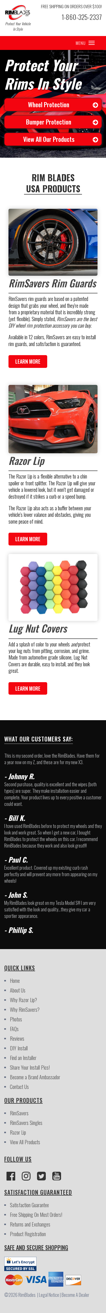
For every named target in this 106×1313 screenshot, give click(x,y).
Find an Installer (23, 1057)
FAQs (14, 1028)
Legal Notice (50, 1294)
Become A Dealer (75, 1294)
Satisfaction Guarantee (29, 1205)
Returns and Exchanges (30, 1224)
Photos (16, 1019)
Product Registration (28, 1234)
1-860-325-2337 (82, 17)
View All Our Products (48, 139)
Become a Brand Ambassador (35, 1077)
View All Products (25, 1142)
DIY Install (19, 1048)
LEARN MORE (27, 361)
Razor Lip (18, 1132)
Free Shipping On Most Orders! (36, 1214)
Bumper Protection (48, 121)
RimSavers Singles (26, 1122)
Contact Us (19, 1086)
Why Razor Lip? (23, 1000)
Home (15, 980)
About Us (17, 990)
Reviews (17, 1038)
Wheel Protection (48, 104)
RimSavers (19, 1113)
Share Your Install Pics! (30, 1067)
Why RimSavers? (25, 1009)
